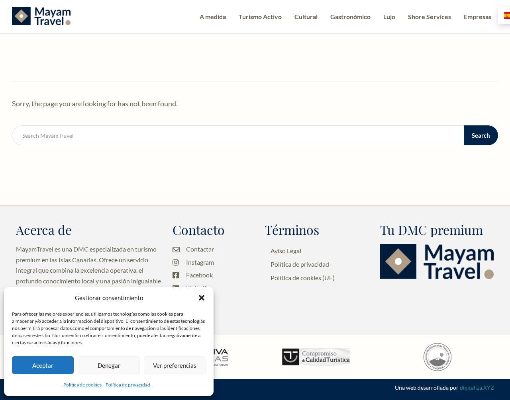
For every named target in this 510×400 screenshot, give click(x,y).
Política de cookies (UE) (303, 277)
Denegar (109, 365)
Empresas (477, 16)
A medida (213, 16)
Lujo (389, 16)
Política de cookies (82, 385)
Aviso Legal (286, 250)
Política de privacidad (128, 385)
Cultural (306, 16)
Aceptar (42, 365)
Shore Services (429, 16)
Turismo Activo (260, 16)
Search (481, 135)
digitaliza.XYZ (477, 387)
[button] (202, 298)
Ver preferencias (174, 365)
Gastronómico (350, 16)
